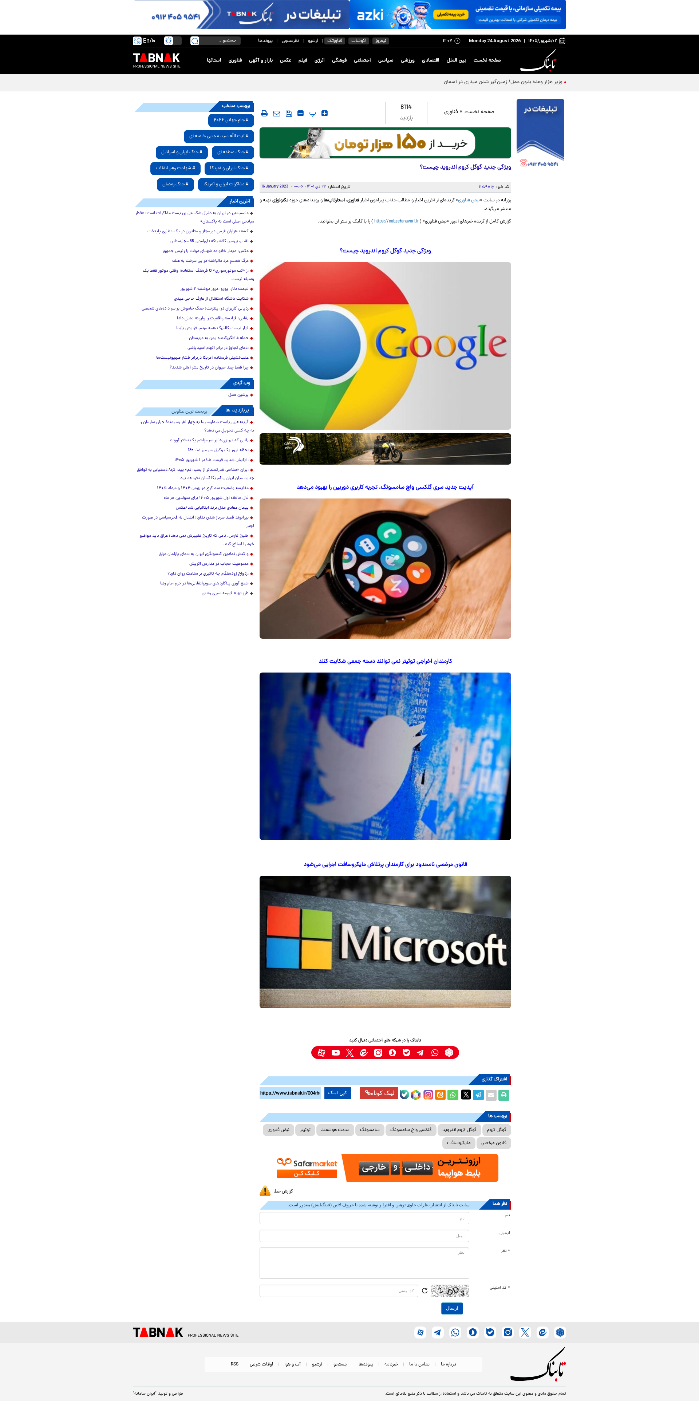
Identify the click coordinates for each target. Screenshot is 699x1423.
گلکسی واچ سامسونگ (411, 1130)
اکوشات (358, 41)
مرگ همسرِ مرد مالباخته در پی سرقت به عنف (210, 261)
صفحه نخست (487, 60)
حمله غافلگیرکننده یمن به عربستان (219, 338)
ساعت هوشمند (335, 1130)
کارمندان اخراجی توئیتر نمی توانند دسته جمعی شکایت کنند (385, 661)
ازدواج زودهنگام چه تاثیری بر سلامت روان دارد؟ (208, 574)
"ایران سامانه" (145, 1394)
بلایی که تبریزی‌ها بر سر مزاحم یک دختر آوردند (209, 440)
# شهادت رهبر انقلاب (175, 168)
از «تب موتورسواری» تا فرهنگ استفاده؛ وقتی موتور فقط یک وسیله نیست (198, 275)
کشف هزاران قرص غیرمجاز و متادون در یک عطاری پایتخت (198, 231)
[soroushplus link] (392, 1052)
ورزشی (408, 60)
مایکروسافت (459, 1143)
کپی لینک (337, 1093)
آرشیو (313, 41)
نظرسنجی (290, 41)
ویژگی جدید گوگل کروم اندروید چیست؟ (385, 251)
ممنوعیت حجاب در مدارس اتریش (219, 564)
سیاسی (386, 60)
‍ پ (311, 113)
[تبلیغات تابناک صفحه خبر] (540, 135)
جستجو (340, 1364)
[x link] (349, 1052)
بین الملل (456, 60)
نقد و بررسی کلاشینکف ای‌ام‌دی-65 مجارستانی (209, 241)
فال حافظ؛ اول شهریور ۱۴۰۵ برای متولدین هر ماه (206, 498)
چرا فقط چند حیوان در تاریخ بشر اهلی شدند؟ (209, 367)
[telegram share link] (478, 1095)
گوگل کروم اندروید (459, 1130)
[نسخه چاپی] (503, 1095)
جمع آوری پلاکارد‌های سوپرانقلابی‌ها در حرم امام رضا (204, 583)
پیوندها (265, 41)
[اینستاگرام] (427, 1093)
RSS (234, 1364)
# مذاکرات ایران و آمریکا (226, 184)
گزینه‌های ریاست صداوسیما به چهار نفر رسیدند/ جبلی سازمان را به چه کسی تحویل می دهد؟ (196, 426)
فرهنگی (339, 60)
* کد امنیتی (500, 1288)
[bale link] (406, 1052)
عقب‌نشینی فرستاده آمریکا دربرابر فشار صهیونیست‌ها (202, 358)
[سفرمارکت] (385, 1168)
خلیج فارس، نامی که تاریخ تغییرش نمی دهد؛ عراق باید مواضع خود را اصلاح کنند (197, 540)
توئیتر (305, 1130)
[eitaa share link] (440, 1095)
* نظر (505, 1251)
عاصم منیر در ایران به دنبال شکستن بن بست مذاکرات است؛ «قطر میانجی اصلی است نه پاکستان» (194, 217)
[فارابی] (385, 142)
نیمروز (380, 41)
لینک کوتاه (383, 1093)
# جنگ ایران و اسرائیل (181, 152)
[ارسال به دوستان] (491, 1095)
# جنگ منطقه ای (233, 152)
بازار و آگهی (261, 60)
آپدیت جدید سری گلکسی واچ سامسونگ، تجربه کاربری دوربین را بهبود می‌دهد (385, 487)
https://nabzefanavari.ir (396, 221)
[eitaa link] (363, 1052)
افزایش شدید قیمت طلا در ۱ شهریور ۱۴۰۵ (211, 460)
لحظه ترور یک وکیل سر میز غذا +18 (218, 450)
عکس (285, 60)
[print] (264, 113)
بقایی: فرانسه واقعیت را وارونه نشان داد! (213, 318)
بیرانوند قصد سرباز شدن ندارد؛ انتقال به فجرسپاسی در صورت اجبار (198, 522)
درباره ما (448, 1364)
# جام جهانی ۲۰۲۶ (231, 120)
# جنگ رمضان (175, 184)
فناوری (235, 60)
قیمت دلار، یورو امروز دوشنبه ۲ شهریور (214, 289)
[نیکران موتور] (385, 448)
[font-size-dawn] (300, 113)
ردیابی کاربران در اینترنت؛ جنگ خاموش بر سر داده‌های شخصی (195, 309)
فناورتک (334, 41)
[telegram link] (420, 1052)
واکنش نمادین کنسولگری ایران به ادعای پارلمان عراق (204, 554)
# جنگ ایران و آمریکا (229, 168)
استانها (214, 60)
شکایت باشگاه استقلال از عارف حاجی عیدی (211, 299)
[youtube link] (335, 1052)
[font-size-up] (324, 113)
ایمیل (504, 1233)
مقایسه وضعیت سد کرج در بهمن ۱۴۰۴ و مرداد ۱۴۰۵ (203, 488)
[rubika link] (449, 1052)
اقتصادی (430, 60)
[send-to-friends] (276, 113)
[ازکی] (458, 14)
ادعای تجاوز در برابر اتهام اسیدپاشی (218, 348)
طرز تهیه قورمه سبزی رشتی (225, 593)
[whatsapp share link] (452, 1095)
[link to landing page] (539, 60)
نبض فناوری (469, 200)
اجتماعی (362, 60)
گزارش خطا (283, 1191)
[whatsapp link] (434, 1052)
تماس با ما (419, 1364)
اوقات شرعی (261, 1364)
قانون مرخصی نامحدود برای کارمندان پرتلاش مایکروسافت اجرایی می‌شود (385, 864)
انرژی (320, 60)
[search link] (194, 40)
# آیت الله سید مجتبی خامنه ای (219, 136)
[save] (289, 113)
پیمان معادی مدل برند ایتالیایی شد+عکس (212, 508)
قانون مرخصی (493, 1143)
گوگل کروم (496, 1130)
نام (507, 1215)
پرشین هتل (238, 395)
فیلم (303, 60)
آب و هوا (292, 1364)
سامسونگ (370, 1130)
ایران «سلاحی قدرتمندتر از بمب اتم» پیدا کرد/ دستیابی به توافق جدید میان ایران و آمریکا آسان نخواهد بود (195, 474)
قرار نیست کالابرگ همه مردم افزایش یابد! (212, 328)
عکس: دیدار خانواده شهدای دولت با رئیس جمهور (205, 251)
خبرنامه (391, 1364)
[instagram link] (378, 1052)
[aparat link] (321, 1052)
